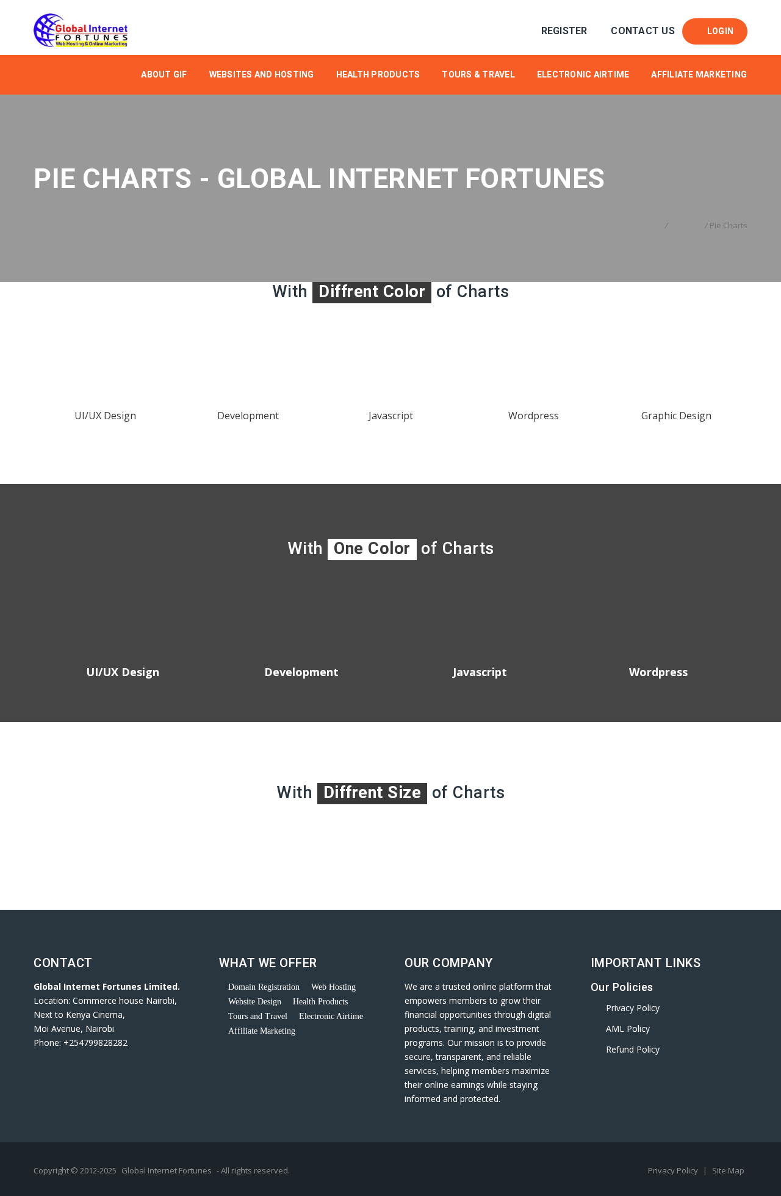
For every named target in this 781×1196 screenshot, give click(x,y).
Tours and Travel (257, 1016)
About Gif (164, 74)
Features (686, 225)
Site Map (728, 1170)
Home (652, 225)
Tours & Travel (478, 74)
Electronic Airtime (583, 74)
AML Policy (628, 1028)
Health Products (378, 74)
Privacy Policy (633, 1008)
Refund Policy (633, 1049)
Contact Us (642, 31)
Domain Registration (264, 987)
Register (564, 31)
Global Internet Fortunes (166, 1170)
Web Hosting (333, 987)
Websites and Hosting (261, 74)
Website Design (254, 1001)
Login (718, 31)
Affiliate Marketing (699, 74)
